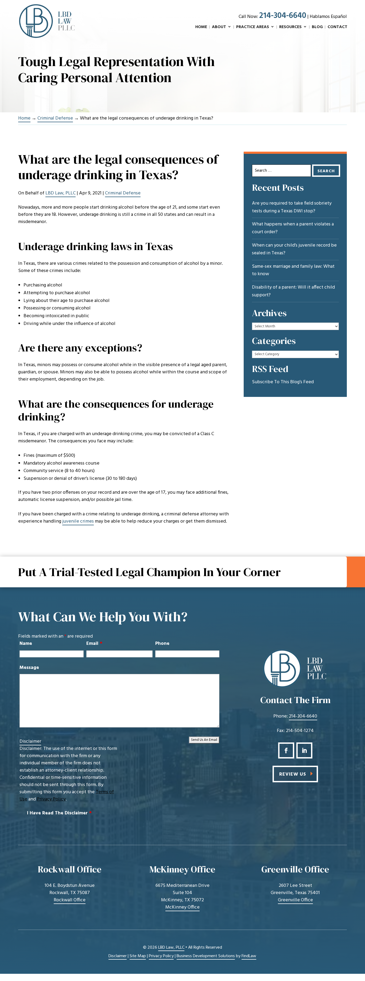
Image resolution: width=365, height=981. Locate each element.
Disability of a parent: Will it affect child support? (293, 291)
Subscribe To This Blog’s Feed (283, 382)
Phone (162, 643)
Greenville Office (295, 900)
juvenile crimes (78, 521)
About (219, 27)
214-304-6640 (282, 15)
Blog (317, 27)
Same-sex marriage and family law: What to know (293, 270)
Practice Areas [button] (252, 27)
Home (201, 27)
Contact (337, 27)
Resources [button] (290, 27)
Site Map (138, 956)
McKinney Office (182, 907)
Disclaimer (30, 741)
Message (29, 668)
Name (26, 643)
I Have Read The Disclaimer (59, 813)
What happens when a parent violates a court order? (293, 228)
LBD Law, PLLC (60, 193)
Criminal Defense (123, 193)
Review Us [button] (292, 774)
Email (94, 643)
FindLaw (249, 956)
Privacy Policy (51, 799)
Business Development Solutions (206, 956)
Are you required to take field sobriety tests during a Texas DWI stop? (292, 207)
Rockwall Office (70, 900)
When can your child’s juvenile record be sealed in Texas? (294, 249)
